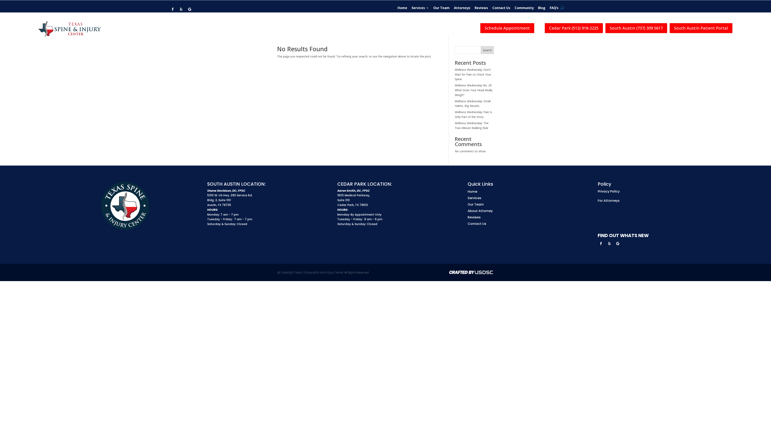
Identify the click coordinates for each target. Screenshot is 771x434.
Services (418, 8)
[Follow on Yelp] (181, 9)
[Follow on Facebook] (172, 9)
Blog (541, 8)
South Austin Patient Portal (701, 28)
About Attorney (480, 211)
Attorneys (462, 8)
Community (524, 8)
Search (487, 50)
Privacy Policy (609, 191)
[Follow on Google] (189, 9)
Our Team (441, 8)
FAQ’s (554, 8)
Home (402, 8)
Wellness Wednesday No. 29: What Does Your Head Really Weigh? (474, 90)
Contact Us (501, 8)
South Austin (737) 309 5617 (636, 28)
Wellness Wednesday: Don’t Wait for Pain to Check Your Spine (473, 74)
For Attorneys (609, 200)
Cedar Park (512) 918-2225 (574, 28)
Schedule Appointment (507, 28)
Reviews (481, 8)
